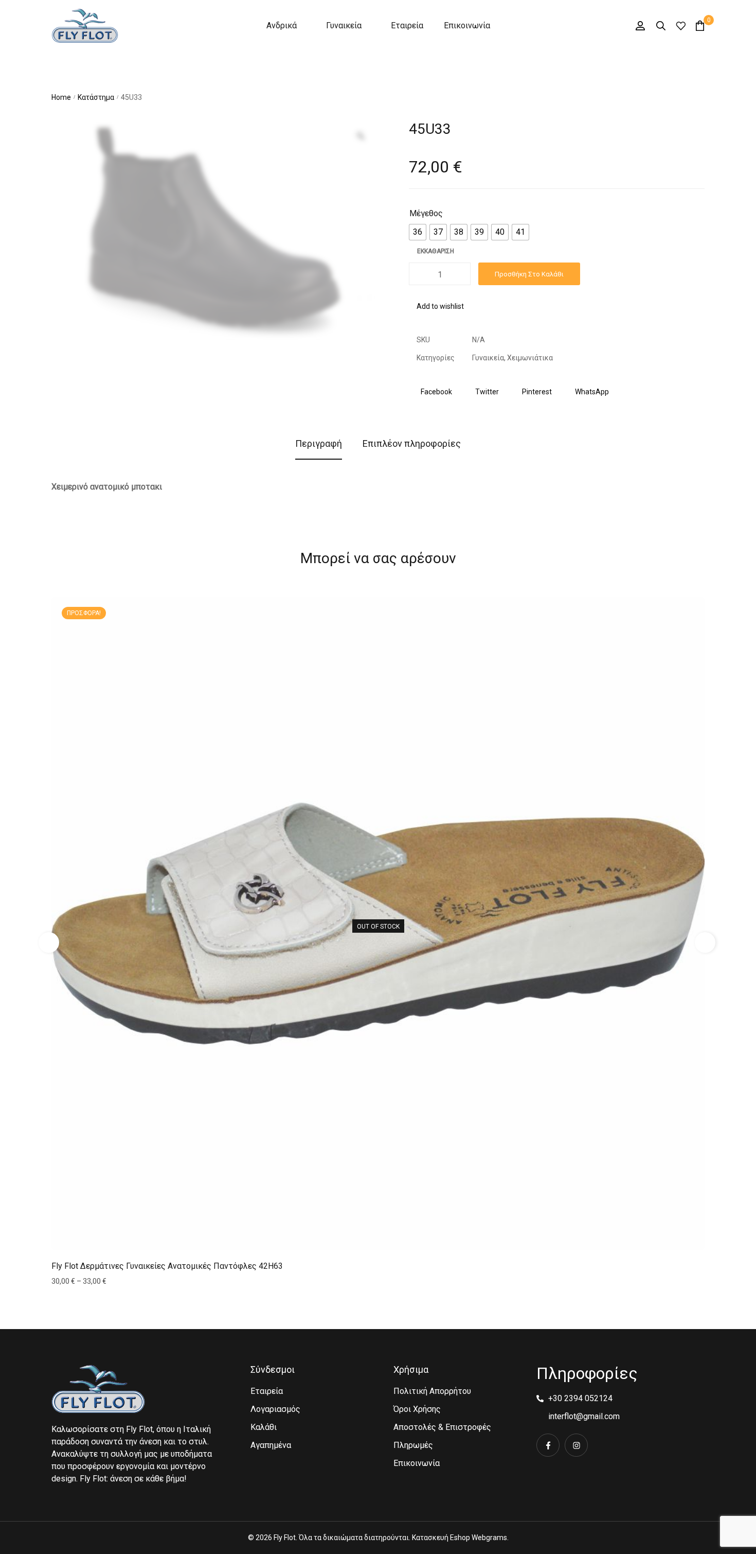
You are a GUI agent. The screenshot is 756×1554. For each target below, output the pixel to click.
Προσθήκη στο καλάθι (529, 274)
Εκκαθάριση (435, 251)
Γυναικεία (488, 358)
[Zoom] (360, 136)
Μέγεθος (426, 213)
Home (61, 97)
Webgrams (489, 1537)
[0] (700, 25)
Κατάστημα (96, 97)
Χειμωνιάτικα (530, 358)
